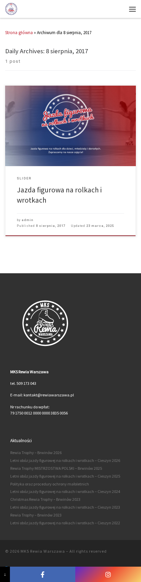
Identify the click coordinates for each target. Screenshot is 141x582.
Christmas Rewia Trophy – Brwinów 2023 (45, 499)
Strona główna (19, 32)
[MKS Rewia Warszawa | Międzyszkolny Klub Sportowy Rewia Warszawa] (11, 8)
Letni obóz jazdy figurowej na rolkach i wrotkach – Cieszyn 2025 (65, 476)
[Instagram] (108, 574)
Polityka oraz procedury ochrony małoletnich (49, 483)
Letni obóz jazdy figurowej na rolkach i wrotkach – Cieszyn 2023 (65, 507)
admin (28, 220)
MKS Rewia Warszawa (43, 551)
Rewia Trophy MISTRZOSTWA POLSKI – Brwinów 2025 (56, 468)
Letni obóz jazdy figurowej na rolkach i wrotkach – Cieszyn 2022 (65, 522)
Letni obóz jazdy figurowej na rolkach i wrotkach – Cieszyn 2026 (65, 460)
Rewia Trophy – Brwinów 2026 (36, 452)
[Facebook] (43, 574)
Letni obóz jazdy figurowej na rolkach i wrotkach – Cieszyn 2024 (65, 491)
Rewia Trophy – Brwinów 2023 (36, 515)
